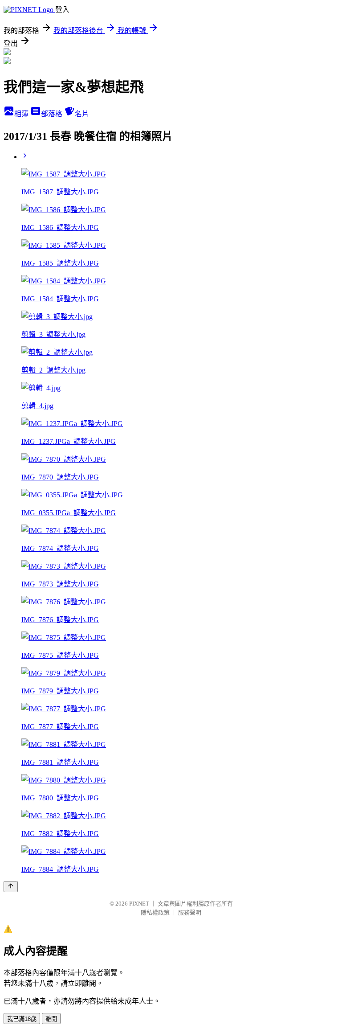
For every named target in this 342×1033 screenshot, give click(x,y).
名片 (82, 114)
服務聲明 (189, 912)
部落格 (52, 114)
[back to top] (11, 886)
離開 (51, 1019)
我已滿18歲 (22, 1019)
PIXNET (139, 903)
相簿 (22, 114)
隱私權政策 (155, 912)
